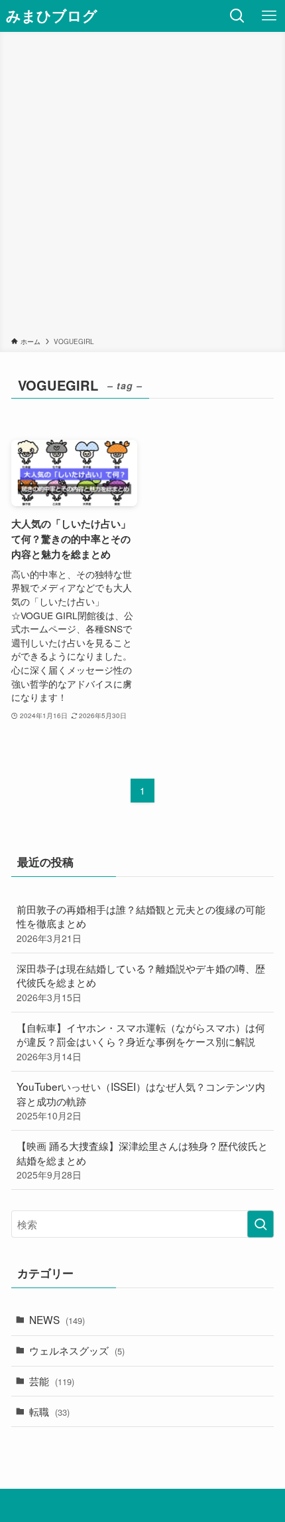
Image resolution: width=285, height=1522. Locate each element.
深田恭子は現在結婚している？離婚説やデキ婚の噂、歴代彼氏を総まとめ (141, 982)
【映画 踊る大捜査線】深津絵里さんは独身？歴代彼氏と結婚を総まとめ (142, 1159)
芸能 (51, 1380)
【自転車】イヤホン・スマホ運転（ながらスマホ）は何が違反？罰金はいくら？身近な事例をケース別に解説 (141, 1041)
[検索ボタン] (237, 16)
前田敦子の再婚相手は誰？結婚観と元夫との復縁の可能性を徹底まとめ (141, 923)
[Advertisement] (142, 187)
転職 (49, 1411)
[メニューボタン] (269, 16)
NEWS (57, 1319)
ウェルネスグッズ (77, 1350)
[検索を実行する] (260, 1224)
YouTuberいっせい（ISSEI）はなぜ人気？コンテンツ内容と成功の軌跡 (141, 1100)
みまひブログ (51, 16)
